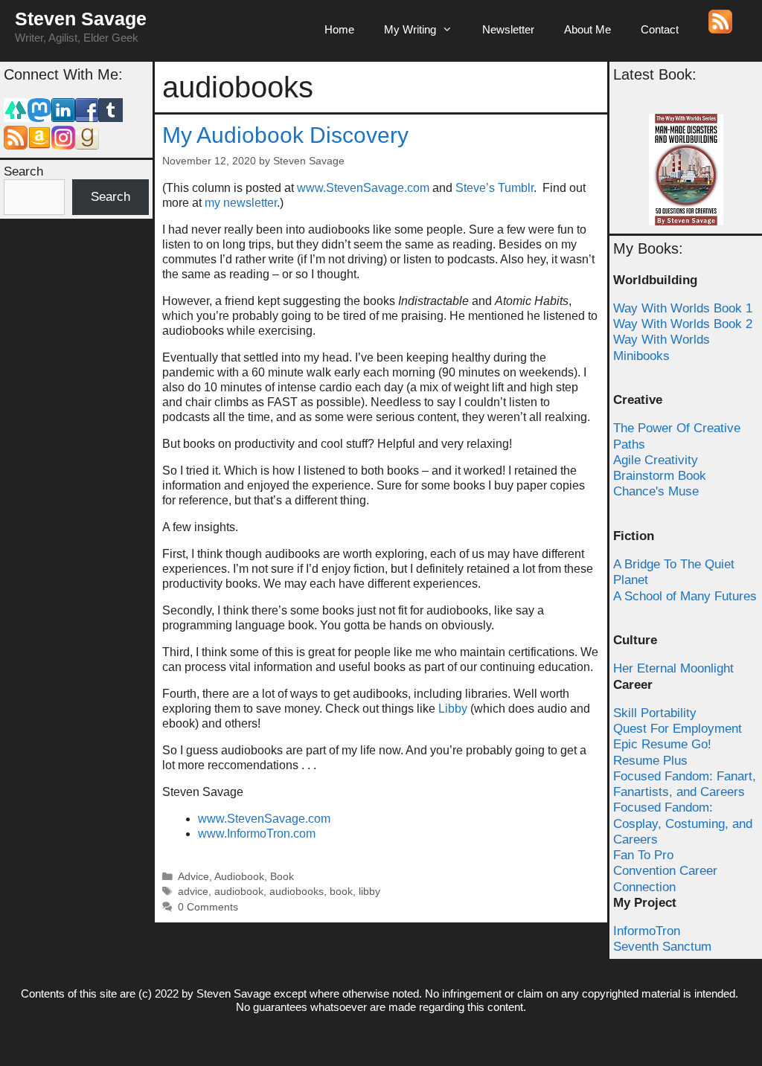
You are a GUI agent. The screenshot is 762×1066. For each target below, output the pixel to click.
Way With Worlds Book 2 (682, 324)
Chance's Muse (656, 491)
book (341, 891)
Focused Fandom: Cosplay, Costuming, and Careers (682, 823)
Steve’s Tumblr (494, 188)
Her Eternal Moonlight (673, 668)
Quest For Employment (677, 729)
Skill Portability (655, 713)
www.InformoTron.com (257, 833)
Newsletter (508, 29)
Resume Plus (650, 761)
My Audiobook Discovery (285, 135)
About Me (587, 29)
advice (193, 891)
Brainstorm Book (659, 476)
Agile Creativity (655, 460)
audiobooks (296, 891)
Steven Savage (81, 18)
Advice (193, 876)
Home (339, 29)
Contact (660, 29)
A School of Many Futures (685, 596)
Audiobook (239, 876)
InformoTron (646, 931)
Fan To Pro (643, 855)
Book (282, 876)
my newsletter (241, 202)
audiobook (238, 891)
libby (369, 891)
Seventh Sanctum (662, 947)
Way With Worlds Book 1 (682, 308)
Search (23, 171)
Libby (451, 708)
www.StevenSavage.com (364, 188)
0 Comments (208, 907)
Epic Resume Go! (662, 744)
